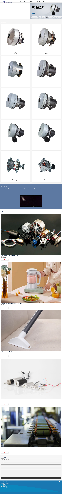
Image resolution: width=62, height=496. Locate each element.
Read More (3, 259)
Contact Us (50, 1)
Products (31, 1)
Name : (2, 461)
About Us (25, 1)
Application (44, 1)
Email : (1, 466)
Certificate (38, 1)
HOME (20, 1)
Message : (2, 469)
